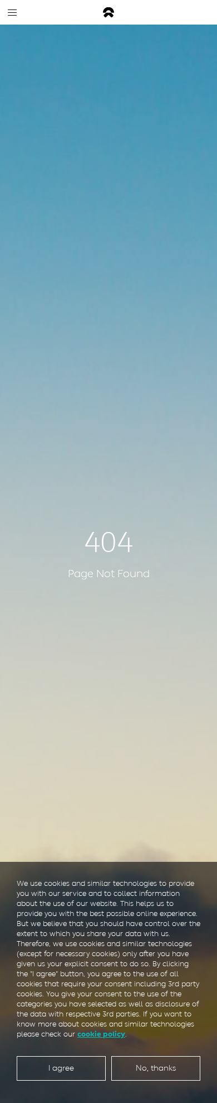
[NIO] (108, 12)
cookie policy (101, 1034)
